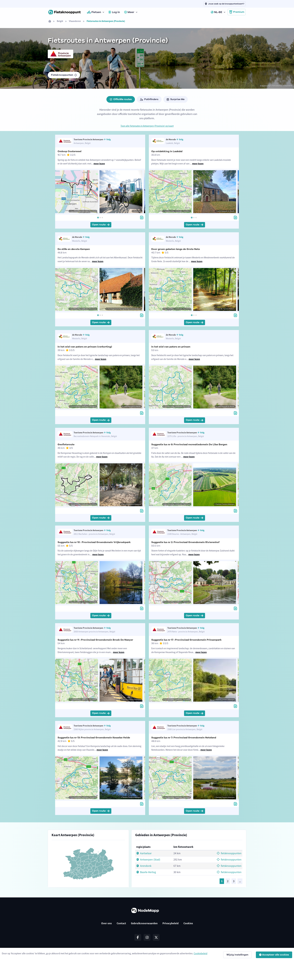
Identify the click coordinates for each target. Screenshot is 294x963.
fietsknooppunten (230, 853)
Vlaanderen (75, 21)
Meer (131, 12)
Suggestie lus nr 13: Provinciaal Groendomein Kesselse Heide (94, 737)
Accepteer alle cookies (275, 954)
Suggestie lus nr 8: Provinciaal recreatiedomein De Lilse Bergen (189, 444)
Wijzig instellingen (237, 954)
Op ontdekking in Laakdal (166, 151)
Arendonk (145, 866)
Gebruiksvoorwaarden (144, 923)
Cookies (188, 923)
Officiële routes (122, 99)
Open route (99, 224)
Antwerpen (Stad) (149, 859)
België (60, 21)
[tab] (98, 217)
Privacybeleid (170, 923)
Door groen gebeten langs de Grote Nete (175, 249)
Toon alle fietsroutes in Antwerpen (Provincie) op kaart (147, 125)
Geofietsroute (66, 444)
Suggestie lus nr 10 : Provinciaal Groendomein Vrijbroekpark (94, 542)
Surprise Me (177, 99)
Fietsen (96, 12)
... (240, 881)
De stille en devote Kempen (74, 249)
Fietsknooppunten (62, 75)
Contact (121, 923)
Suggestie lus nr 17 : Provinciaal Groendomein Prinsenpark (186, 640)
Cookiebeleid (200, 953)
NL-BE (218, 12)
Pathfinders (151, 99)
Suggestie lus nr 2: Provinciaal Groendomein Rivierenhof (185, 542)
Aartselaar (145, 853)
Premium (238, 12)
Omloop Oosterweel (69, 151)
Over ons (106, 923)
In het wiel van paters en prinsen (170, 346)
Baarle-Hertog (147, 872)
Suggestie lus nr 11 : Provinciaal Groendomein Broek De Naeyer (95, 640)
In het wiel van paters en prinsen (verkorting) (85, 346)
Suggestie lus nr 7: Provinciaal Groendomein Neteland (183, 737)
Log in (116, 12)
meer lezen (99, 163)
